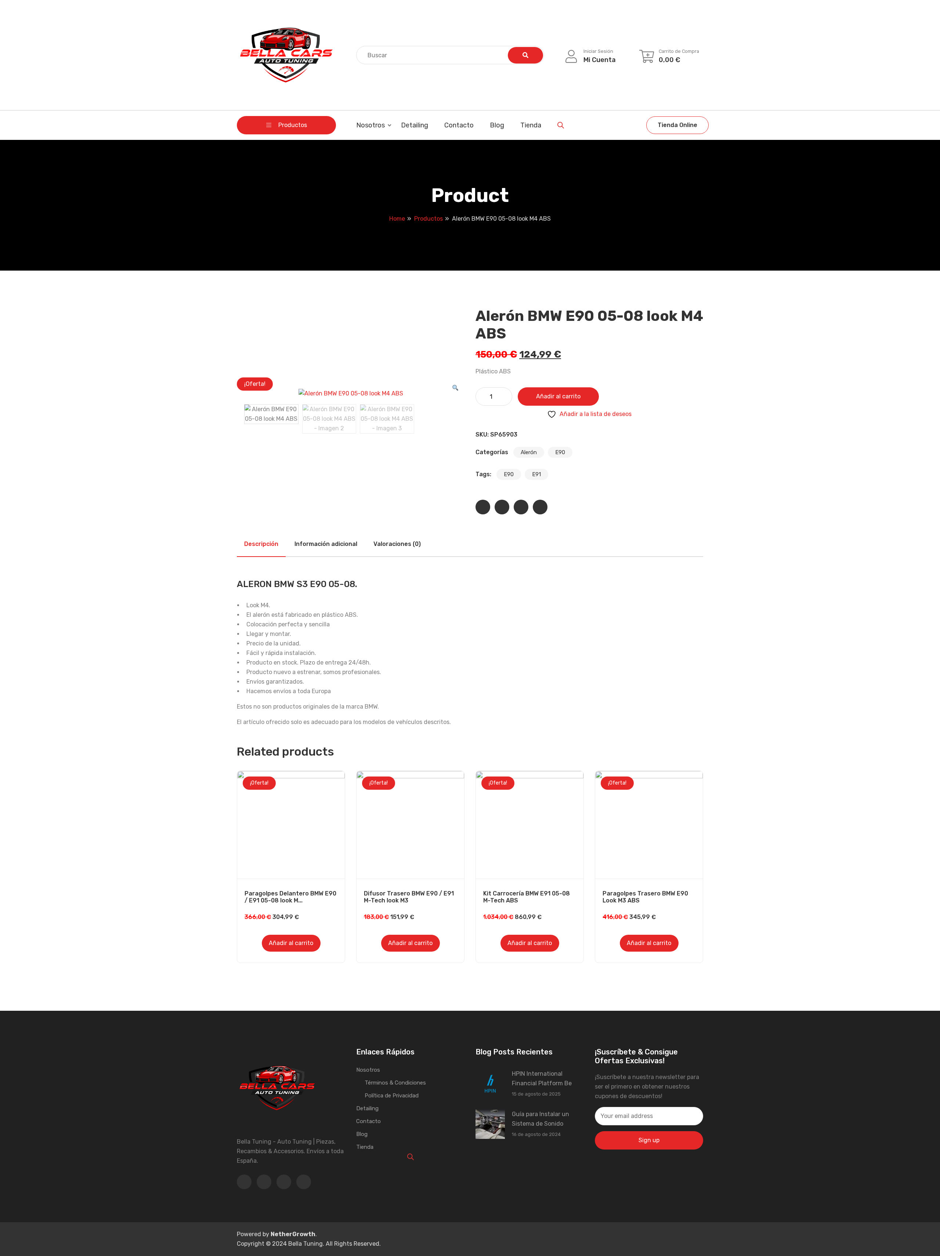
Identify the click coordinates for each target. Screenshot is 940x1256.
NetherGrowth (293, 1234)
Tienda (530, 125)
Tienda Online (677, 125)
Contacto (459, 125)
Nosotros (370, 125)
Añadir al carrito (558, 396)
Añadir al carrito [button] (291, 943)
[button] (455, 388)
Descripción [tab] (261, 543)
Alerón (529, 452)
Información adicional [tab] (325, 543)
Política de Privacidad (392, 1095)
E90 (560, 452)
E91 (536, 474)
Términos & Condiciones (395, 1082)
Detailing (414, 125)
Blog (497, 125)
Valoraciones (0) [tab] (397, 543)
